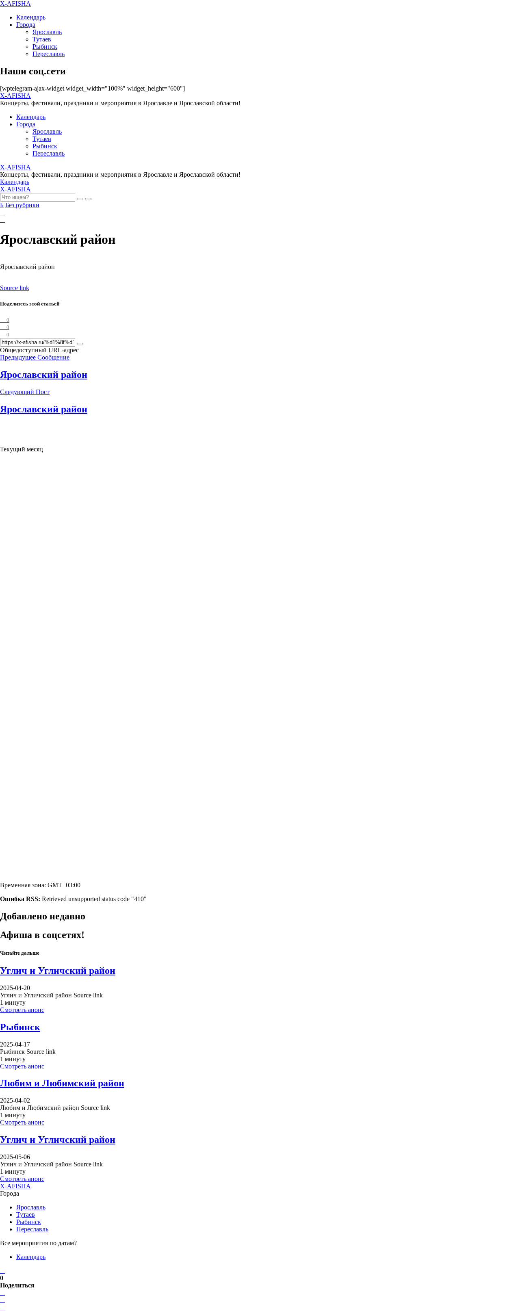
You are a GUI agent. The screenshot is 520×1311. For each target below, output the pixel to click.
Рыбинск (44, 46)
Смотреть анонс (22, 1009)
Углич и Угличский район (57, 970)
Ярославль (47, 31)
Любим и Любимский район (62, 1083)
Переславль (48, 53)
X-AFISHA (15, 3)
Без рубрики (22, 205)
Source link (14, 287)
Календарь (31, 17)
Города (25, 24)
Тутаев (41, 39)
